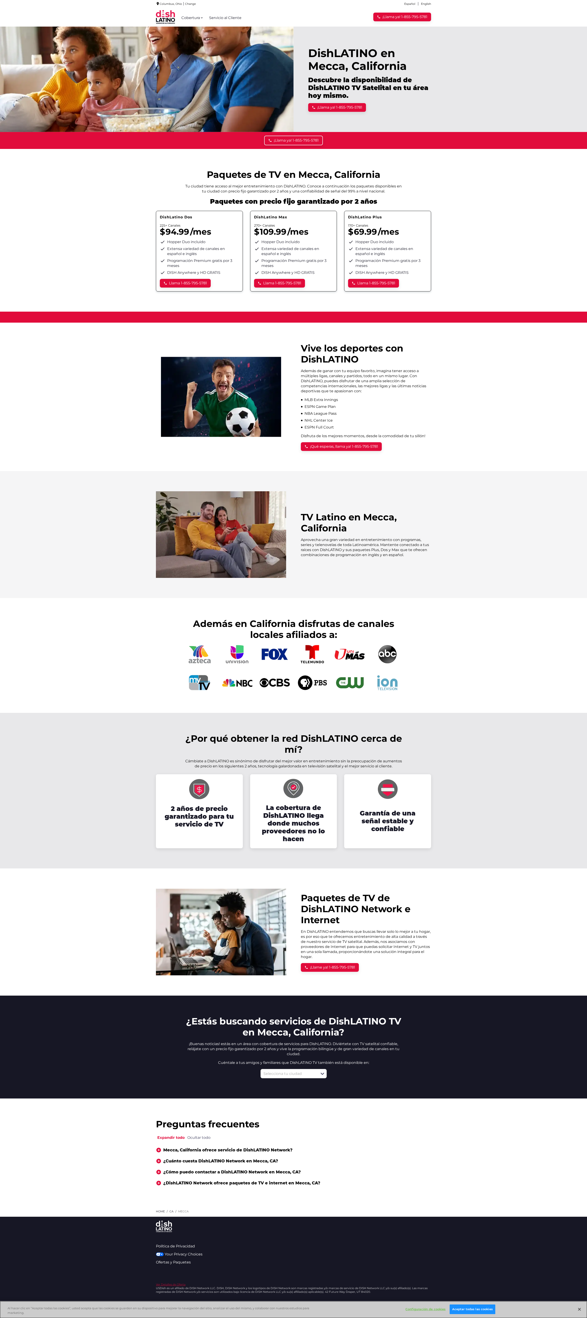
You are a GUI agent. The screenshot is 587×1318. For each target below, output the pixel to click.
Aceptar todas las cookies (472, 1309)
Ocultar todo (198, 1137)
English (426, 3)
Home (160, 1211)
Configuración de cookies (425, 1309)
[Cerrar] (579, 1309)
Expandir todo (171, 1137)
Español (409, 3)
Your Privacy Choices (183, 1254)
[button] (322, 1074)
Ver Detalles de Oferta (171, 1284)
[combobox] (288, 1073)
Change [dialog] (190, 3)
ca (171, 1211)
